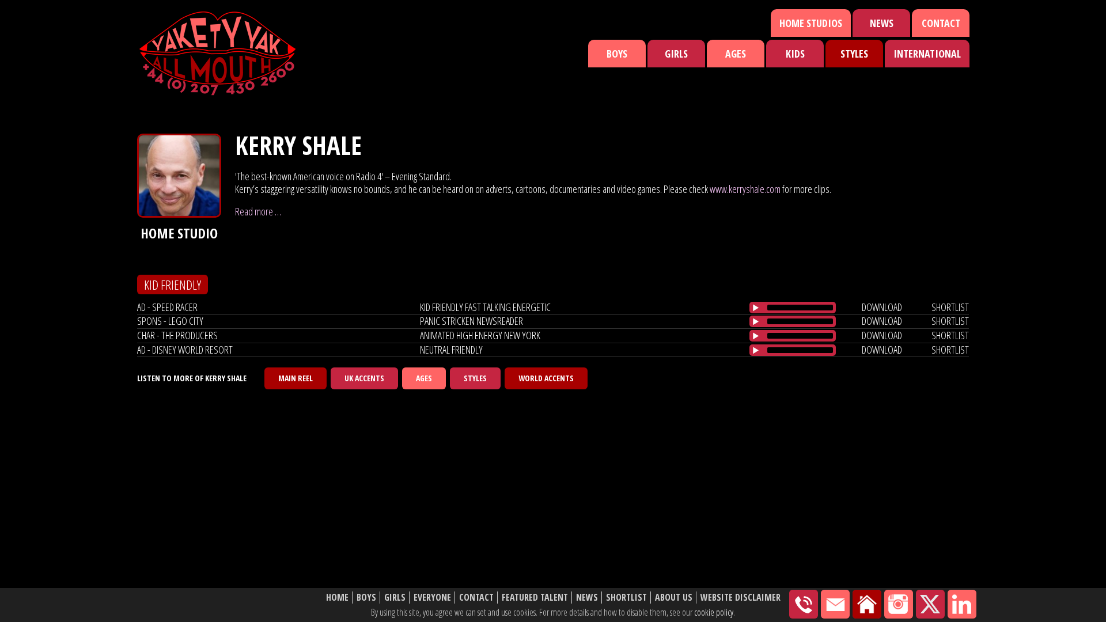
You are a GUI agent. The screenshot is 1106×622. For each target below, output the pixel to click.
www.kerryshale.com (745, 189)
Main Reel (295, 378)
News (881, 23)
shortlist (950, 307)
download (882, 307)
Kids (795, 53)
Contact (941, 23)
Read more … (258, 211)
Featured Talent (535, 597)
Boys (617, 53)
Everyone (432, 597)
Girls (676, 53)
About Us (673, 597)
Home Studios (810, 23)
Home (337, 597)
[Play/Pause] (755, 307)
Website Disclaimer (740, 597)
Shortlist (626, 597)
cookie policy (713, 612)
